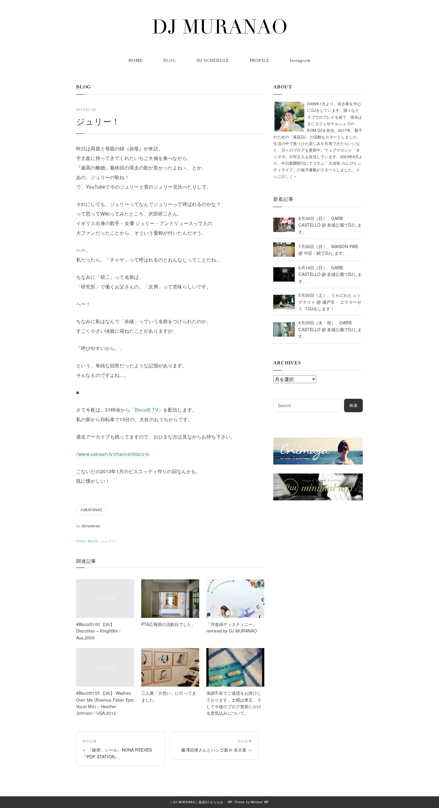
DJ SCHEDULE (213, 60)
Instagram (300, 60)
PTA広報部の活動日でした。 (168, 624)
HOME (135, 60)
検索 (353, 405)
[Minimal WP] (318, 477)
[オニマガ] (318, 441)
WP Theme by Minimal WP (248, 802)
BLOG (169, 60)
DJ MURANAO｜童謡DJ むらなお (198, 802)
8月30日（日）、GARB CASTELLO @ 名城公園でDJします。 (330, 225)
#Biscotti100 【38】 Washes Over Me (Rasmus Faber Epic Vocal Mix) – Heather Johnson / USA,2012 (105, 703)
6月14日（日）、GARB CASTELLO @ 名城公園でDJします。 (330, 274)
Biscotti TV (146, 409)
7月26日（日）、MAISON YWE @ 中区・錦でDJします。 (328, 249)
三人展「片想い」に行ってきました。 (168, 696)
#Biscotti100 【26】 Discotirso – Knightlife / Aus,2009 (98, 631)
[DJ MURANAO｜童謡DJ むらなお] (219, 26)
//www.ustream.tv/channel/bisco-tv (112, 453)
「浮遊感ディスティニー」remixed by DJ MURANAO (231, 627)
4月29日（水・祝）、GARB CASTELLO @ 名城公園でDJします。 (330, 329)
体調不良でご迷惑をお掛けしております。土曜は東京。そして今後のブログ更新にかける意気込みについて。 (233, 703)
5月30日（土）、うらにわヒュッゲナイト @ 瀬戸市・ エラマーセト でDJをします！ (329, 301)
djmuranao (91, 526)
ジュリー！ (109, 540)
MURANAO (92, 509)
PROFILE (259, 60)
